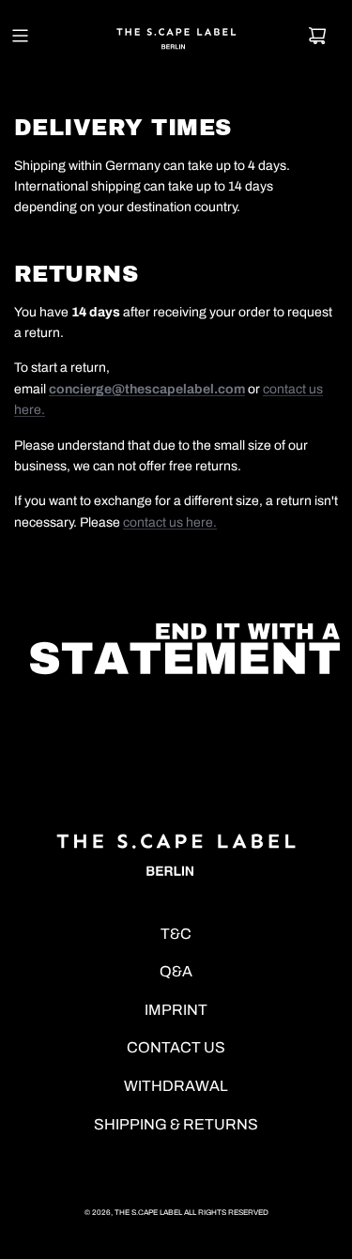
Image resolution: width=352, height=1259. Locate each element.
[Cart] (317, 35)
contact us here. (170, 522)
